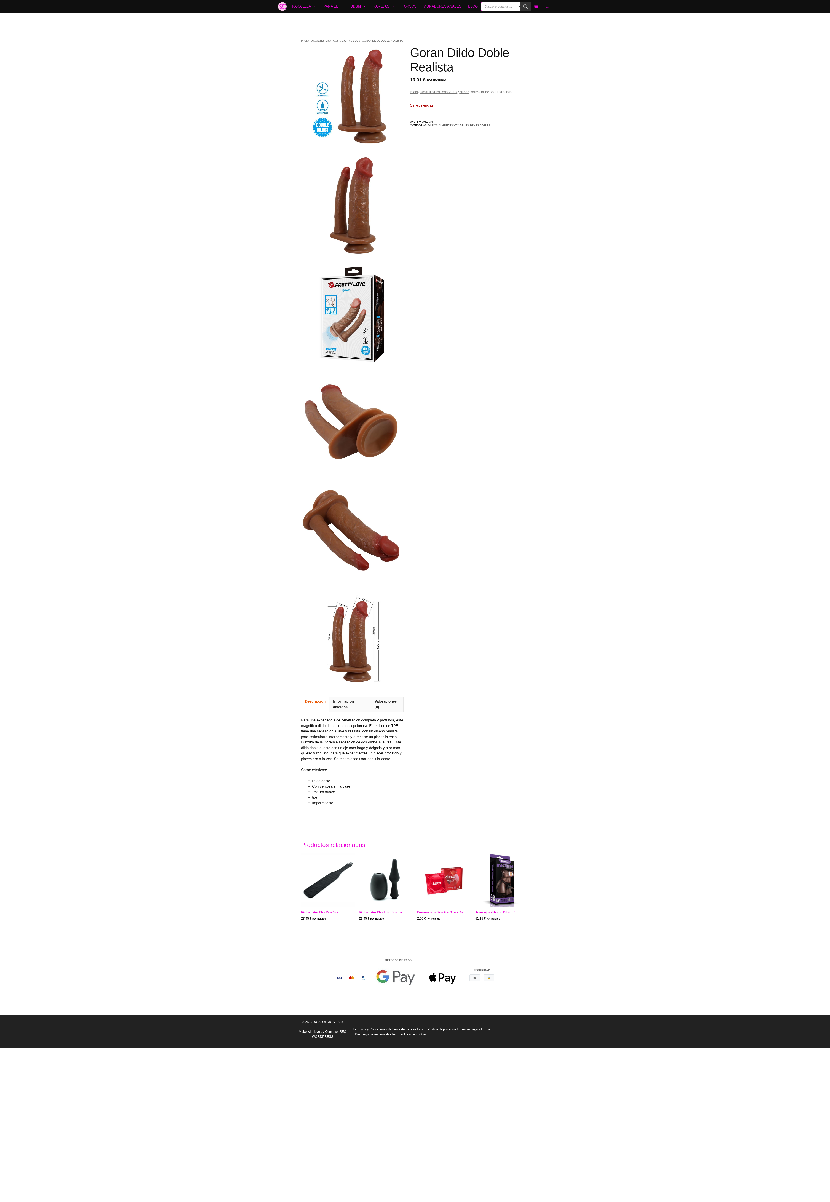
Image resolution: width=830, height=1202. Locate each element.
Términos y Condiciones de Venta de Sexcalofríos (388, 1029)
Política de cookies (413, 1034)
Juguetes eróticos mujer (329, 40)
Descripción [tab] (315, 701)
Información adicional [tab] (343, 704)
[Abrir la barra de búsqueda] (548, 6)
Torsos (409, 6)
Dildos (355, 40)
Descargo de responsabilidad (375, 1034)
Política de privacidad (443, 1029)
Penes (464, 125)
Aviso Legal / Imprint (476, 1029)
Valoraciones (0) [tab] (386, 704)
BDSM (356, 6)
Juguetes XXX (449, 125)
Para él (331, 6)
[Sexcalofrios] (282, 6)
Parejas (381, 6)
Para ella (301, 6)
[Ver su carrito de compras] (536, 6)
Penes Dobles (480, 125)
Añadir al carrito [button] (316, 927)
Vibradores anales (442, 6)
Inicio (305, 40)
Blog (473, 6)
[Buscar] (525, 6)
